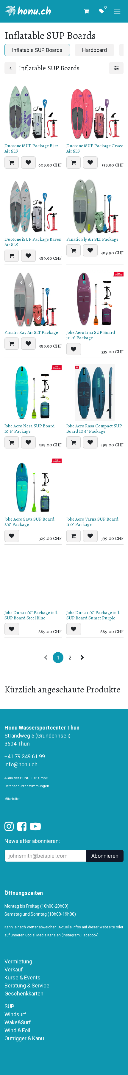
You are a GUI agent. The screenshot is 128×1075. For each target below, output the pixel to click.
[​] (9, 828)
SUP (9, 1006)
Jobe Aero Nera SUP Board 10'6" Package (29, 428)
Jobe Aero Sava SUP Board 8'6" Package (29, 521)
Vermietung (18, 961)
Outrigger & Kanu (24, 1038)
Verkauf (13, 969)
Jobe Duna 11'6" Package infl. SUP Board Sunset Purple (93, 615)
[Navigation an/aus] (117, 11)
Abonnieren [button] (104, 856)
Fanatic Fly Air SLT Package (92, 239)
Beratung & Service (26, 985)
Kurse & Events (22, 977)
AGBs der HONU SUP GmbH (26, 778)
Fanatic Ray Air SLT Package (31, 332)
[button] (11, 162)
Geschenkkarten (23, 993)
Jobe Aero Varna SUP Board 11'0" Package (92, 521)
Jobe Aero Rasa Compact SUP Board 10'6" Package (94, 428)
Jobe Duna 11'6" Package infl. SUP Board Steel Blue (31, 615)
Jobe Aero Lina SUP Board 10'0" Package (90, 335)
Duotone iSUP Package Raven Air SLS (32, 242)
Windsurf (15, 1014)
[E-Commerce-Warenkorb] (86, 11)
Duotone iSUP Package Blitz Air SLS (31, 148)
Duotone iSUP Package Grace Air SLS (94, 148)
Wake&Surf (17, 1022)
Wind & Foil (17, 1030)
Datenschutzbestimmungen (26, 786)
